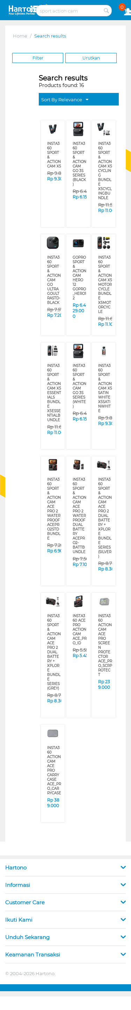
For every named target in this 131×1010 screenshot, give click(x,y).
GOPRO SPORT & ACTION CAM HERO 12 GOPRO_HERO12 (79, 277)
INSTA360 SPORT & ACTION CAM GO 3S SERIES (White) (79, 386)
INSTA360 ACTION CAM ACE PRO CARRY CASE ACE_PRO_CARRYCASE (54, 770)
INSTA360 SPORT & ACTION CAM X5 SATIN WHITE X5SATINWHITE (105, 388)
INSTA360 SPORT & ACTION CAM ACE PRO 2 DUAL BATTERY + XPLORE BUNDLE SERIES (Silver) (105, 518)
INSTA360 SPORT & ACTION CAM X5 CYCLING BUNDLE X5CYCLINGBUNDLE (105, 170)
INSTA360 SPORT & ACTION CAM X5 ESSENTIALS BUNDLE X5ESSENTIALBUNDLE (54, 392)
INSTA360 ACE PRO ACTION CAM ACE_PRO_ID (80, 629)
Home (20, 36)
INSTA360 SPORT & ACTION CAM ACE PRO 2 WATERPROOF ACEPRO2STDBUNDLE (54, 508)
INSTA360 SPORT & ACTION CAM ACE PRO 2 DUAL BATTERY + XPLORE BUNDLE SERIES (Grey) (54, 652)
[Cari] (106, 11)
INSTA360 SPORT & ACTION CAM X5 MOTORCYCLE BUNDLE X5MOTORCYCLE (105, 284)
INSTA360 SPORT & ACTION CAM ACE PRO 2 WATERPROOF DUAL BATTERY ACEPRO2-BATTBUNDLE (79, 515)
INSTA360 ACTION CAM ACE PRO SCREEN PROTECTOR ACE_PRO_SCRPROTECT (105, 645)
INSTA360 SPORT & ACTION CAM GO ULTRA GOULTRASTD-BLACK (54, 280)
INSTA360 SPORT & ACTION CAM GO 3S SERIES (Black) (79, 164)
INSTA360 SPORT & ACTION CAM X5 (54, 154)
